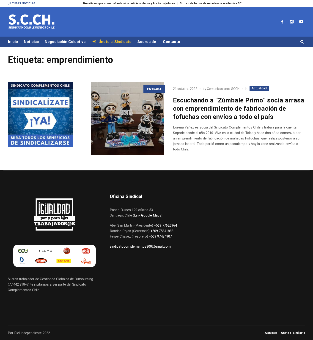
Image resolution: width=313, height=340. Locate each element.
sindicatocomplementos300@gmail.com (140, 246)
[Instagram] (292, 22)
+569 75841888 (162, 230)
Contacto (271, 333)
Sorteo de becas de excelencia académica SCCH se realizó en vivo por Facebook (228, 3)
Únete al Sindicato (293, 333)
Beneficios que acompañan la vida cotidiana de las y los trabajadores (122, 3)
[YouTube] (301, 22)
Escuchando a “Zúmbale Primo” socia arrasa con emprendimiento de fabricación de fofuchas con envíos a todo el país (238, 109)
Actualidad (259, 88)
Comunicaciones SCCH (223, 88)
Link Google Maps (147, 215)
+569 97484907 (160, 236)
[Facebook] (282, 22)
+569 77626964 (165, 225)
